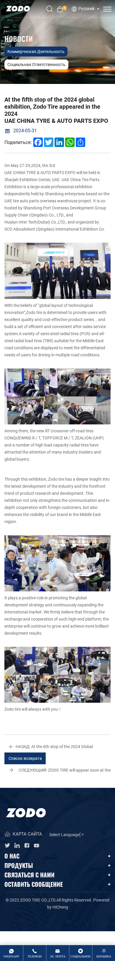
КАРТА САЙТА (27, 834)
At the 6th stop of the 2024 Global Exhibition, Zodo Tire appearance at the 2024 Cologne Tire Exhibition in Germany (56, 748)
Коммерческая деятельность (36, 51)
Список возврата (25, 758)
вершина (103, 956)
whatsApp (11, 956)
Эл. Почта (57, 956)
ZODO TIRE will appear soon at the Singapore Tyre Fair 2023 (65, 771)
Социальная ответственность (36, 64)
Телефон (35, 956)
